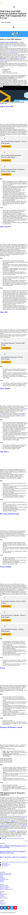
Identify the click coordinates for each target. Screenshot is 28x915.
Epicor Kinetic (5, 388)
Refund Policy (25, 911)
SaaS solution (24, 408)
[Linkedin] (5, 907)
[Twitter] (12, 907)
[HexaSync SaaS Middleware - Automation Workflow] (1, 3)
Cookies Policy (14, 911)
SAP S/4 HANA (5, 227)
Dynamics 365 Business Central (11, 727)
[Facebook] (1, 907)
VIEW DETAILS (6, 146)
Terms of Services (3, 911)
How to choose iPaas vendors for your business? (13, 857)
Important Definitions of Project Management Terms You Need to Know (12, 852)
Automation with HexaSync (7, 838)
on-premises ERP (13, 50)
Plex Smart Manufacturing (9, 514)
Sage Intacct (4, 452)
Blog (15, 838)
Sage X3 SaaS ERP (6, 106)
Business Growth (20, 838)
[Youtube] (8, 907)
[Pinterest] (15, 907)
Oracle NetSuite (5, 567)
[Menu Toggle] (14, 7)
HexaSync (13, 831)
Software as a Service (8, 46)
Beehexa (13, 821)
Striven (2, 668)
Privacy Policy (9, 911)
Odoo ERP (3, 312)
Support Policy (20, 911)
